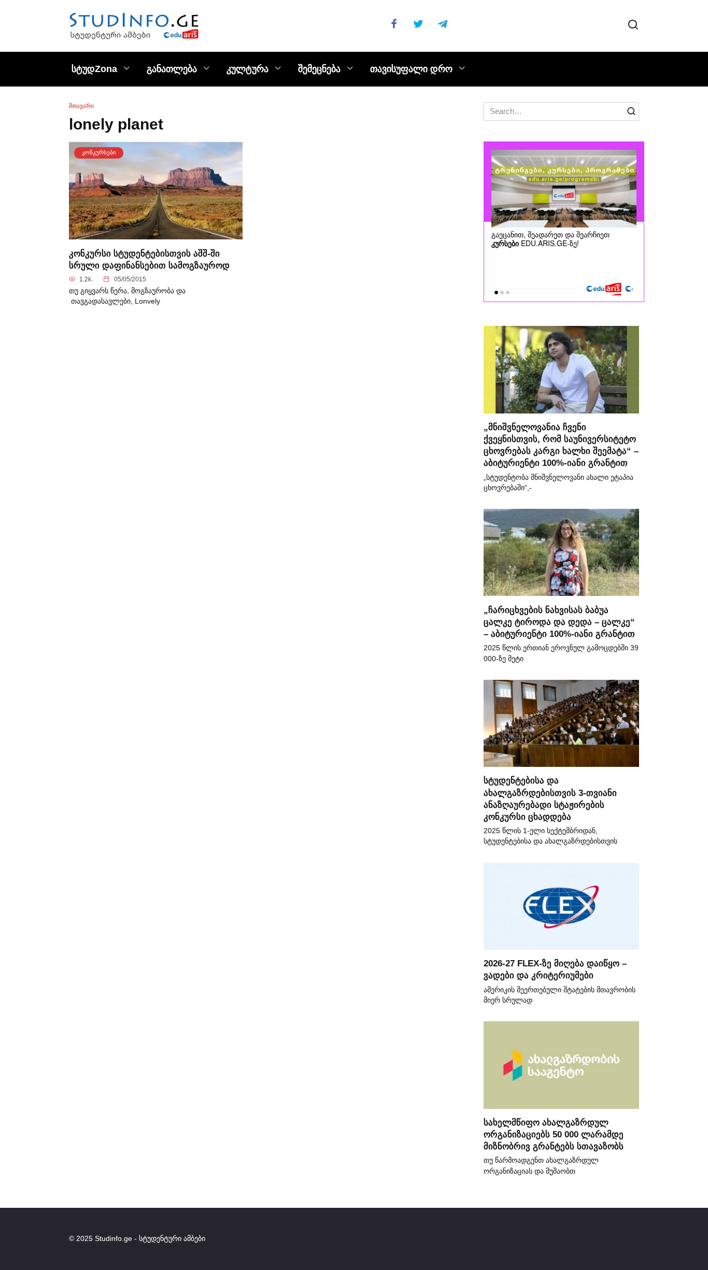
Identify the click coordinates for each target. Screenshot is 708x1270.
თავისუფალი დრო (411, 69)
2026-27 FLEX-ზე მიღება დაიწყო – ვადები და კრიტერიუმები (555, 969)
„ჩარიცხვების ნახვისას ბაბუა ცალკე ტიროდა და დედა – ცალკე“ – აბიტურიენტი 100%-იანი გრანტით (559, 621)
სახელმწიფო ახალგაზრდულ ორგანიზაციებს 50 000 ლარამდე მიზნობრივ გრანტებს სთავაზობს (554, 1134)
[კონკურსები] (156, 233)
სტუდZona (94, 69)
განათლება (172, 69)
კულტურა (247, 69)
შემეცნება (319, 69)
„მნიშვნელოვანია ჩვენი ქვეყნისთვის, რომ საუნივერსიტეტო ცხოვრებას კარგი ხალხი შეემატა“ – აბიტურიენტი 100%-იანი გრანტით (561, 444)
